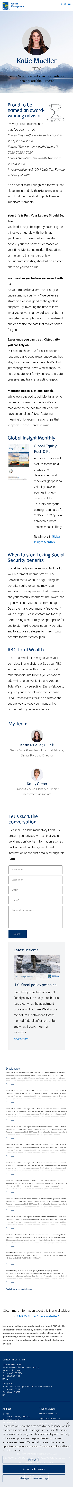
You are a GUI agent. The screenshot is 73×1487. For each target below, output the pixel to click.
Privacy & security (47, 1413)
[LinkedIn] (7, 1379)
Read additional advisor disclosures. (19, 1289)
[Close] (67, 1423)
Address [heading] (7, 1408)
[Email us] (4, 1379)
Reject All (33, 1459)
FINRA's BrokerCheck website (37, 1316)
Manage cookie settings (34, 1478)
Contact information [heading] (14, 1359)
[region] (36, 1453)
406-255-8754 (15, 1373)
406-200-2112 (13, 1376)
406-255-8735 (15, 1389)
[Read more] (10, 1084)
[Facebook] (10, 1379)
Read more (21, 1039)
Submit (17, 934)
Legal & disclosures (48, 1418)
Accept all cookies (34, 1469)
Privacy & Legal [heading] (47, 1408)
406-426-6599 (13, 1392)
